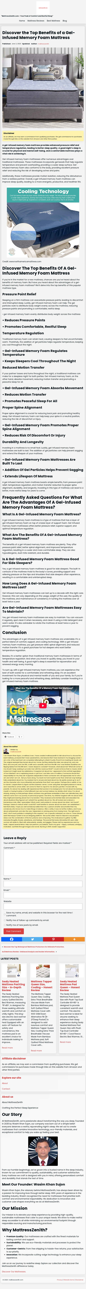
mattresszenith (43, 44)
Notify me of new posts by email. (22, 925)
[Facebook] (11, 939)
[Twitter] (32, 939)
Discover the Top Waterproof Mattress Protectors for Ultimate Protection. (34, 947)
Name (7, 879)
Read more (7, 1047)
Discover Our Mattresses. (14, 1271)
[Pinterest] (53, 939)
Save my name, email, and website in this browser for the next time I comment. (39, 914)
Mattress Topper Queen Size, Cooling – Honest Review (41, 986)
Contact (6, 1089)
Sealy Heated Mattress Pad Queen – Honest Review (70, 986)
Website (7, 901)
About (5, 1083)
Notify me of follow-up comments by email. (27, 920)
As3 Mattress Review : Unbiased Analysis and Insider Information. (28, 952)
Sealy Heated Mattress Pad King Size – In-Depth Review (13, 986)
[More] (74, 939)
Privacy (59, 1280)
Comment (9, 848)
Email (7, 890)
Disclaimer (79, 1280)
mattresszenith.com (16, 1280)
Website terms (69, 1280)
